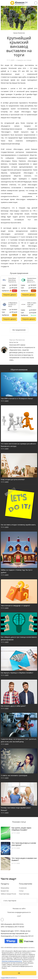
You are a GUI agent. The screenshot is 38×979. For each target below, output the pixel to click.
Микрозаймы (5, 888)
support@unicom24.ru (9, 978)
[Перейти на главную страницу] (18, 3)
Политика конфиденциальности (19, 912)
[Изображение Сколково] (26, 941)
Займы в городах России (8, 894)
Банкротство (5, 891)
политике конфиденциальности (12, 961)
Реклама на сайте (19, 909)
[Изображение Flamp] (11, 941)
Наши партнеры (24, 894)
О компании (23, 888)
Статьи (21, 891)
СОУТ (19, 916)
